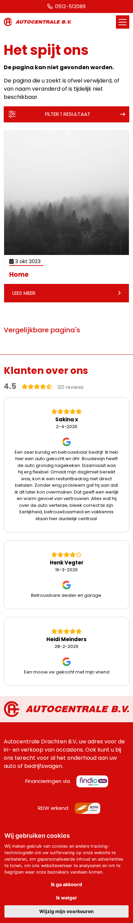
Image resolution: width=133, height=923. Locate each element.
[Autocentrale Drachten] (37, 22)
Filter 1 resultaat (67, 114)
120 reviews (70, 387)
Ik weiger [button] (66, 898)
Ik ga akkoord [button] (66, 884)
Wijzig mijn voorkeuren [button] (66, 911)
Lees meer (23, 293)
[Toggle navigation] (122, 22)
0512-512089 (70, 6)
